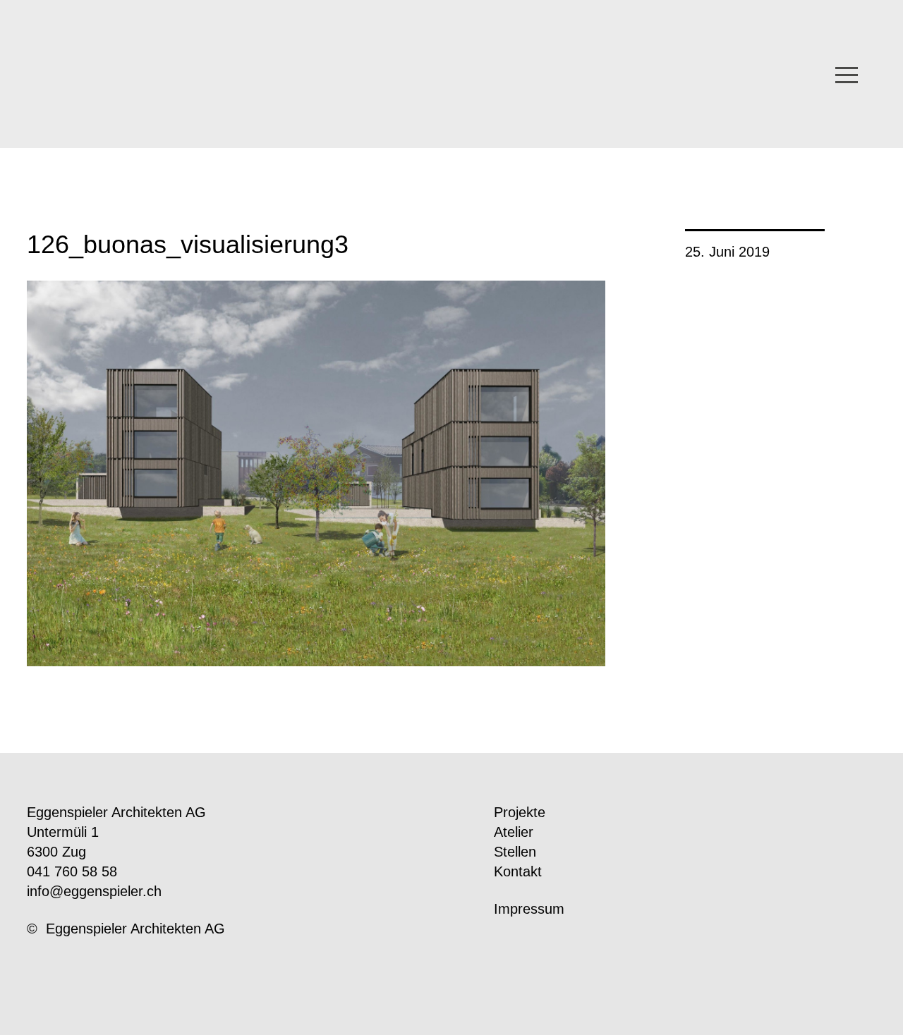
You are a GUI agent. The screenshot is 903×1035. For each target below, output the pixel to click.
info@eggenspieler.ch (94, 891)
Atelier (513, 832)
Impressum (529, 909)
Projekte (519, 812)
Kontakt (518, 871)
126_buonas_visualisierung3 (188, 244)
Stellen (515, 851)
